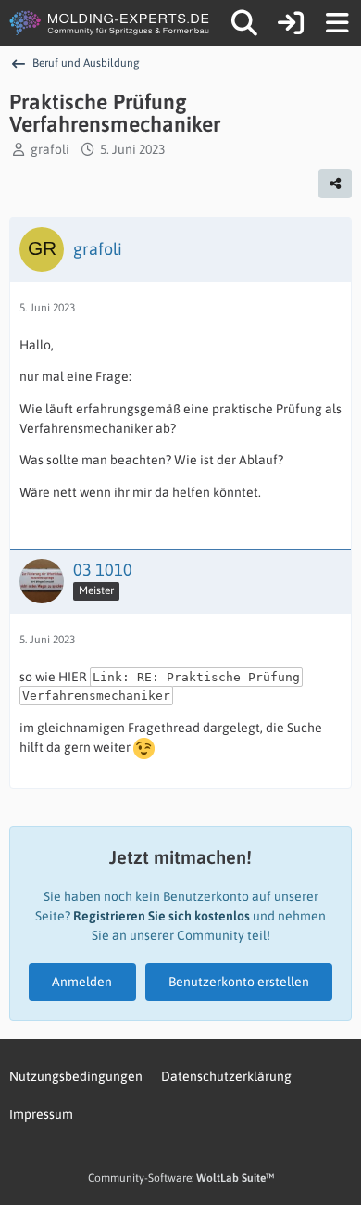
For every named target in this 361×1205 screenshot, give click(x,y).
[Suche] (244, 23)
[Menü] (336, 23)
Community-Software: (181, 1178)
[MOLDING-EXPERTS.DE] (111, 23)
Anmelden (82, 981)
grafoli (50, 149)
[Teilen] (335, 183)
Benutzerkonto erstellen (238, 981)
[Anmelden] (290, 23)
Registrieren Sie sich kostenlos (161, 915)
